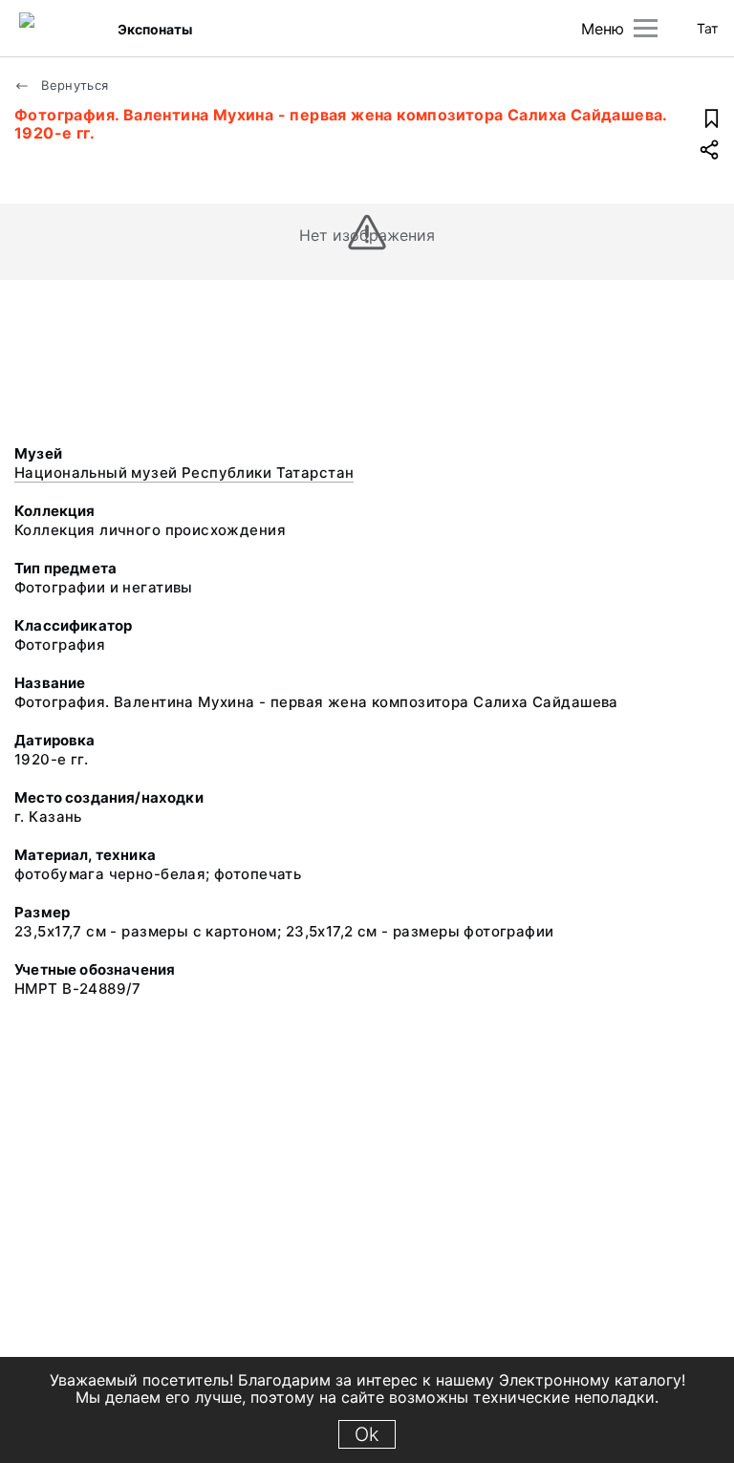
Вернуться (73, 85)
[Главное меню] (645, 28)
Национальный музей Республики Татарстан (184, 472)
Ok (367, 1434)
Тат (707, 28)
